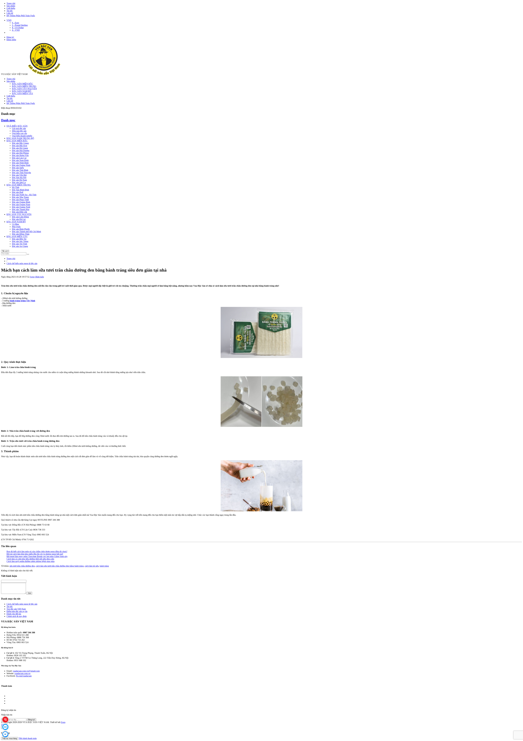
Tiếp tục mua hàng (9, 738)
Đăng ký (10, 37)
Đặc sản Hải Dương (20, 150)
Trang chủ (11, 3)
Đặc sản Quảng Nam (21, 204)
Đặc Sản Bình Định (20, 190)
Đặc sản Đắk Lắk (19, 212)
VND (9, 20)
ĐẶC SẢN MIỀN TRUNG (24, 86)
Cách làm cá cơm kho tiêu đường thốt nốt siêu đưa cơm (30, 559)
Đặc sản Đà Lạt (18, 219)
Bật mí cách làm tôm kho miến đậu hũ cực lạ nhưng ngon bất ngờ (35, 554)
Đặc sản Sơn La (19, 182)
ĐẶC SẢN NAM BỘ (21, 91)
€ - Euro (15, 23)
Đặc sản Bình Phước (21, 229)
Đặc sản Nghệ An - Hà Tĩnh (24, 195)
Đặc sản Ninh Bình (20, 163)
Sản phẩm (11, 6)
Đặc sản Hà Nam (19, 180)
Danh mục (8, 120)
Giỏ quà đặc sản (19, 128)
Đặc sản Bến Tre (19, 239)
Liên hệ (10, 13)
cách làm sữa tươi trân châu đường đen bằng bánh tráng (60, 566)
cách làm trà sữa (92, 566)
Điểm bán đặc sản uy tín (17, 611)
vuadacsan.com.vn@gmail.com (26, 671)
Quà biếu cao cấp (19, 133)
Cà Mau (15, 224)
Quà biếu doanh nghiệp (22, 136)
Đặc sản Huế (17, 192)
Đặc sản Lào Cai (19, 158)
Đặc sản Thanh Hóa (20, 209)
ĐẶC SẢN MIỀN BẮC (22, 84)
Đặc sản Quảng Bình (21, 202)
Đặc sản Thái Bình (20, 170)
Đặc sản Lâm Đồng (20, 217)
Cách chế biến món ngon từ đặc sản (22, 604)
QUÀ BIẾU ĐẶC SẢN (17, 126)
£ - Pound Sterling (20, 25)
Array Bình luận (37, 277)
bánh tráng (104, 566)
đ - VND (16, 30)
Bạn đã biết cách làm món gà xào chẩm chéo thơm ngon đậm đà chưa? (37, 551)
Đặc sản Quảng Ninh (21, 165)
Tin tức (10, 11)
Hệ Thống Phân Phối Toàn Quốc (21, 15)
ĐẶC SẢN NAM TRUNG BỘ (20, 138)
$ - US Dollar (18, 27)
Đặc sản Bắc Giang (20, 143)
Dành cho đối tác (14, 614)
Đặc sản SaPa (18, 168)
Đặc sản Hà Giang (20, 148)
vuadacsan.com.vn (22, 673)
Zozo (63, 722)
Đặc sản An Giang (20, 246)
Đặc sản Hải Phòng (20, 153)
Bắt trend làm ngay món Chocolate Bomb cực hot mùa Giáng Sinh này (37, 556)
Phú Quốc (16, 226)
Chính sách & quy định (17, 616)
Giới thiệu (11, 8)
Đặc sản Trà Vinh (19, 244)
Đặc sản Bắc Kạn (19, 145)
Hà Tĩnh (15, 187)
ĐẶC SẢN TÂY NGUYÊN (24, 88)
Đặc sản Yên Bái (19, 175)
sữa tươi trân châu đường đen (22, 566)
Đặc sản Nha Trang (20, 197)
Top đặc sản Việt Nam (16, 609)
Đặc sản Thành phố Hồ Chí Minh (26, 231)
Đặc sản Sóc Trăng (20, 241)
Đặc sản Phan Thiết (20, 199)
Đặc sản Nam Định (20, 160)
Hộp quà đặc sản (19, 131)
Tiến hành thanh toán (28, 738)
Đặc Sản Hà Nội (19, 177)
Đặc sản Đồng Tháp (20, 234)
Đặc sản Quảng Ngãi (21, 207)
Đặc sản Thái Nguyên (21, 172)
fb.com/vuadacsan (24, 676)
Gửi (29, 593)
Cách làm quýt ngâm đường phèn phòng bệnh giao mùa (30, 561)
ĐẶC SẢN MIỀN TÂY (22, 93)
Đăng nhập (11, 39)
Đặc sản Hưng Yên (20, 155)
